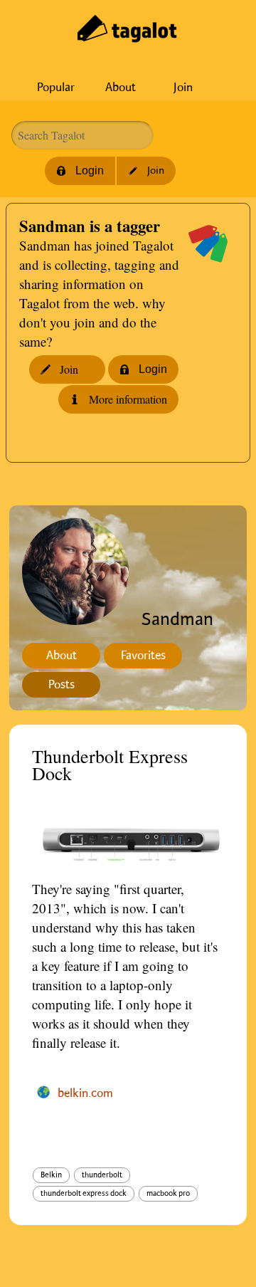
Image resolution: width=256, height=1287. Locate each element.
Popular (56, 87)
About (120, 87)
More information (128, 399)
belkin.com (85, 1093)
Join (183, 87)
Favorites (143, 655)
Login (89, 170)
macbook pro (168, 1193)
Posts (61, 684)
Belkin (51, 1175)
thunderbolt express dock (84, 1193)
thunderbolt (102, 1175)
